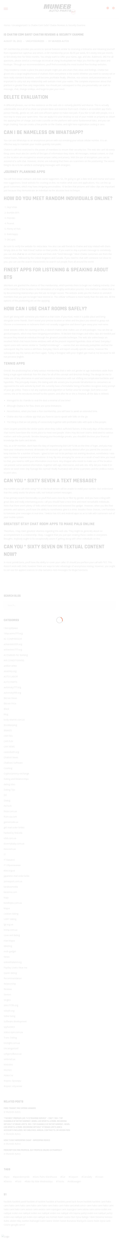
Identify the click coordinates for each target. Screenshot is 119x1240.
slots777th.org (11, 1005)
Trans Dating (10, 1037)
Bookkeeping (10, 725)
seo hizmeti (51, 1217)
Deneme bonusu (103, 1217)
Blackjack (81, 1220)
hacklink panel (19, 1201)
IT (5, 854)
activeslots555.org (13, 644)
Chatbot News (11, 757)
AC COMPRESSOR (13, 638)
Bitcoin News (10, 698)
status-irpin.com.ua (13, 1032)
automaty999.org (12, 692)
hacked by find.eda (13, 832)
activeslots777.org (13, 649)
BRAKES (8, 730)
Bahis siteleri (10, 1220)
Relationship (10, 983)
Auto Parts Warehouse (45, 1176)
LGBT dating (10, 919)
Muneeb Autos (60, 41)
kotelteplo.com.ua (13, 902)
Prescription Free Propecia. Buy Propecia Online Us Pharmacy (33, 1150)
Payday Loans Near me (15, 967)
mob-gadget (10, 951)
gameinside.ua (11, 822)
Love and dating (12, 935)
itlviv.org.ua (9, 870)
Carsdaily (87, 1176)
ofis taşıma (74, 1213)
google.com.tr (18, 1224)
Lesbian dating (11, 913)
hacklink (8, 1201)
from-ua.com (10, 816)
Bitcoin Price (10, 703)
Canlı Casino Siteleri (50, 1220)
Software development (15, 1021)
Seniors (7, 994)
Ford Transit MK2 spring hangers (20, 1108)
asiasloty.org (10, 671)
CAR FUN (8, 741)
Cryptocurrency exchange (16, 773)
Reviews (8, 989)
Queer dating (10, 972)
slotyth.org (9, 1010)
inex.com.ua (10, 849)
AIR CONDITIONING (14, 660)
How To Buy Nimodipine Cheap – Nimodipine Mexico (27, 1140)
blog (6, 714)
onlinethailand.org (13, 962)
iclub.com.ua (10, 838)
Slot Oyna (76, 1217)
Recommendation (13, 978)
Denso (8, 1181)
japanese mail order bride (16, 875)
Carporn (74, 1176)
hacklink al (32, 1201)
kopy (6, 897)
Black (6, 708)
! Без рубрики (11, 628)
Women (8, 1069)
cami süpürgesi (53, 1209)
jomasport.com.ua (13, 881)
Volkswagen (75, 1181)
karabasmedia (11, 886)
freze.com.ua (10, 811)
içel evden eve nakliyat (34, 1217)
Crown (100, 1176)
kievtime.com (10, 892)
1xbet (92, 1217)
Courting (8, 768)
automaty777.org (12, 687)
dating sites (9, 784)
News (6, 956)
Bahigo (85, 1217)
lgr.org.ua (8, 924)
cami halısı (106, 1201)
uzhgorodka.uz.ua (12, 1053)
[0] (111, 9)
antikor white (10, 665)
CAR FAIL (8, 735)
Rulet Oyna (99, 1220)
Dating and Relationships (16, 778)
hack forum (77, 1201)
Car (63, 1176)
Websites (8, 1064)
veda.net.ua (9, 1059)
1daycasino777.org (13, 633)
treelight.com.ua (12, 1043)
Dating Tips (9, 789)
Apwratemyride (21, 1176)
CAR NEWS (9, 746)
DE (5, 795)
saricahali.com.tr (78, 1205)
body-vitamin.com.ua (14, 719)
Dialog (7, 800)
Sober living (9, 1016)
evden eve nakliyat (21, 1213)
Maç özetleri (23, 1220)
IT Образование (12, 865)
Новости (8, 1075)
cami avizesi (26, 1209)
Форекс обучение (13, 1086)
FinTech (8, 805)
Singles (7, 999)
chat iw (20, 254)
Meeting (8, 946)
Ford (19, 1181)
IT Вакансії (9, 859)
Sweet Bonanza (68, 1220)
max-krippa (9, 940)
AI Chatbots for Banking (16, 654)
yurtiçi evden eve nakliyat (93, 1213)
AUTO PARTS (10, 681)
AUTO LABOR (11, 676)
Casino (67, 1217)
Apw (7, 1176)
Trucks (60, 1181)
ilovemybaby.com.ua (14, 843)
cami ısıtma (82, 1209)
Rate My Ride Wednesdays (39, 1181)
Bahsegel (34, 1220)
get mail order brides (14, 827)
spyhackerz (9, 1026)
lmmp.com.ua (10, 929)
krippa (7, 908)
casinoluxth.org (11, 751)
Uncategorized (19, 25)
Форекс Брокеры (12, 1080)
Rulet (60, 1217)
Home (7, 25)
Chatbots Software (13, 762)
